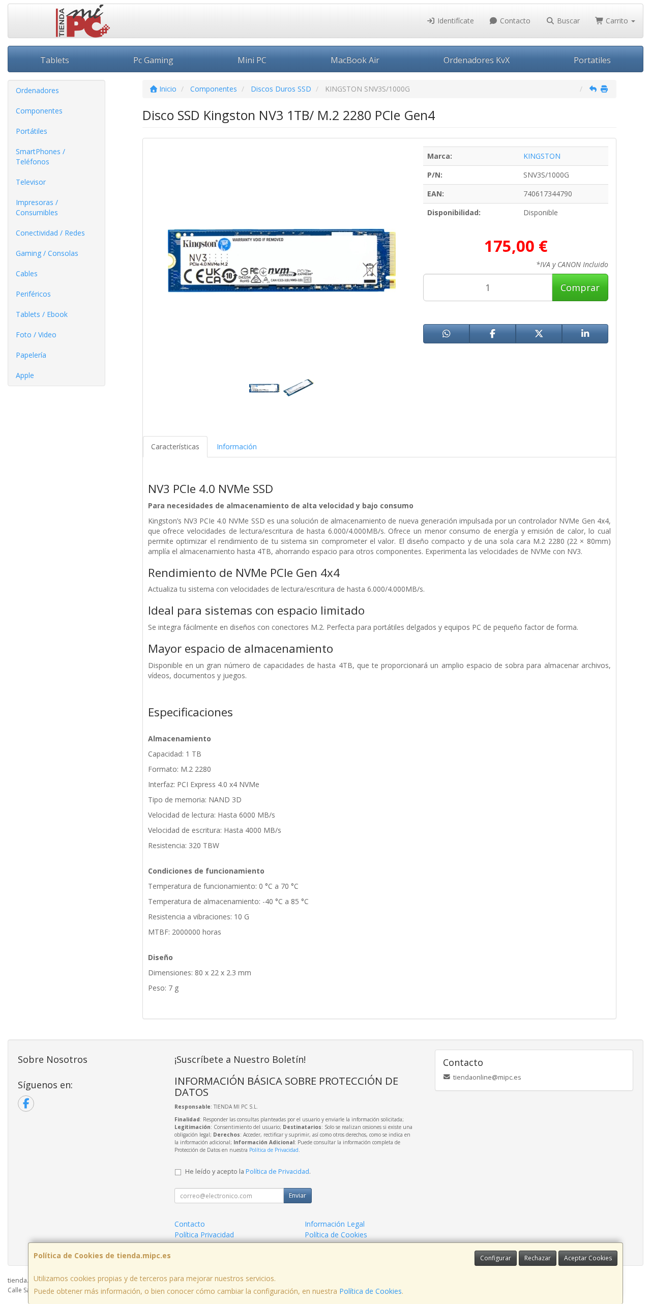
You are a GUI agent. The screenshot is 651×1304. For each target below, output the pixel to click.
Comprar (580, 287)
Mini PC (252, 60)
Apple (25, 375)
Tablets (54, 60)
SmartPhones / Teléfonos (40, 156)
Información (237, 446)
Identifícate (454, 20)
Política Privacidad (204, 1234)
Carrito (617, 20)
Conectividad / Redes (50, 233)
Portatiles (592, 60)
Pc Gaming (153, 60)
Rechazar (537, 1258)
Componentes (39, 110)
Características (175, 446)
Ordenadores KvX (476, 60)
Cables (27, 273)
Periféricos (33, 294)
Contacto (514, 20)
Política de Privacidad (274, 1149)
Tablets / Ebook (42, 314)
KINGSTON (541, 156)
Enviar (297, 1195)
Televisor (31, 182)
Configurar (495, 1258)
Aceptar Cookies (588, 1258)
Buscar (567, 20)
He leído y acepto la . (248, 1171)
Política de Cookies (370, 1291)
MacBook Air (355, 60)
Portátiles (31, 131)
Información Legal (335, 1224)
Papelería (31, 355)
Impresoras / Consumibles (37, 207)
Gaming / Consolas (47, 253)
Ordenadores (37, 90)
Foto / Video (36, 334)
